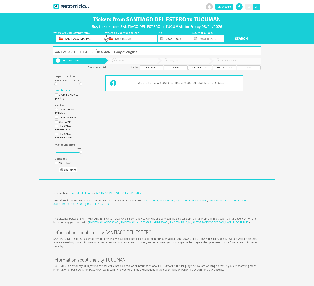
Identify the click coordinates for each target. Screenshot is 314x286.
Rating (176, 67)
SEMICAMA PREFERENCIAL (63, 127)
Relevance (151, 67)
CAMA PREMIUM (67, 117)
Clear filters (69, 169)
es (249, 6)
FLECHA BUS (102, 204)
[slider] (55, 83)
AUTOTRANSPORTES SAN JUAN (72, 204)
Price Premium (224, 67)
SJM (244, 200)
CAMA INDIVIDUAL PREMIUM (66, 111)
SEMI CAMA (65, 121)
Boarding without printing (66, 96)
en (256, 6)
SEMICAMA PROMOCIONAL (64, 135)
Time (248, 67)
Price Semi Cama (200, 67)
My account (224, 6)
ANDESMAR (151, 200)
